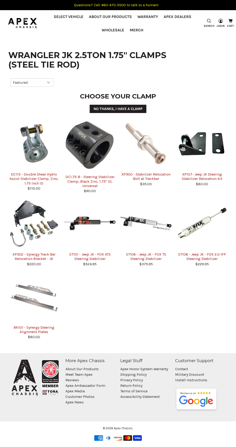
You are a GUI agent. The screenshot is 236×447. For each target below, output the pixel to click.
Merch (136, 30)
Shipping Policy (133, 374)
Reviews (72, 380)
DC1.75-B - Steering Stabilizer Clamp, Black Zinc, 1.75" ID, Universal (90, 181)
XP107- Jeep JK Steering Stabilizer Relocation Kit (202, 176)
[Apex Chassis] (22, 23)
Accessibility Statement (140, 396)
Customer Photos (79, 396)
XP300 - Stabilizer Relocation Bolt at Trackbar (146, 176)
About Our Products (110, 16)
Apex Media (75, 391)
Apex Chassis (123, 428)
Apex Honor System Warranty (144, 369)
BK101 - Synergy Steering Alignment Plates (34, 329)
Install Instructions (191, 380)
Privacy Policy (131, 380)
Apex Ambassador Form (85, 385)
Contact (181, 369)
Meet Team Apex (78, 374)
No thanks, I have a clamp (118, 109)
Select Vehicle (68, 16)
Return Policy (131, 385)
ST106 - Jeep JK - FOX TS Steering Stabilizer (146, 256)
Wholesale (113, 30)
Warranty (147, 16)
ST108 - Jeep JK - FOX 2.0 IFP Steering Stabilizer (202, 256)
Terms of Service (134, 391)
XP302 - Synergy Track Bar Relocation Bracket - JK (34, 256)
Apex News (74, 402)
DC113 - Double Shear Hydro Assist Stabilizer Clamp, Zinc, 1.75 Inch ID (34, 178)
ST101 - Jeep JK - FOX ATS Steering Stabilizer (90, 256)
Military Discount (189, 374)
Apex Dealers (177, 16)
